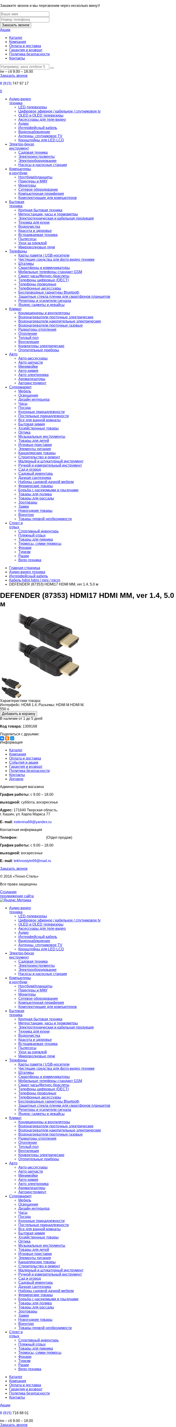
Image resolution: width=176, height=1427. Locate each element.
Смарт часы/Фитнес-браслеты (43, 276)
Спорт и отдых (16, 525)
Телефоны (18, 251)
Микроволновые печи (36, 247)
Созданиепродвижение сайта (17, 894)
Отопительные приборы (38, 350)
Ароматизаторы (31, 379)
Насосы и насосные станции (42, 165)
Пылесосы (27, 239)
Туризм (24, 552)
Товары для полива (35, 494)
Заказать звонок (15, 25)
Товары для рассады (36, 498)
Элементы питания (34, 449)
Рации (23, 556)
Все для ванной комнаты (39, 420)
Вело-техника (29, 560)
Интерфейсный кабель (37, 128)
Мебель (24, 391)
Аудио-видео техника (20, 101)
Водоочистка (29, 226)
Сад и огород (29, 469)
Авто (13, 354)
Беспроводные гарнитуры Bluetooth (48, 292)
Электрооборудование (37, 161)
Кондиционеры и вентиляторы (44, 313)
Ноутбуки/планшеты (35, 177)
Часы (23, 404)
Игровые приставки (35, 445)
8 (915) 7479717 (31, 837)
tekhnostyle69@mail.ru (32, 861)
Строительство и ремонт (39, 457)
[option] (88, 645)
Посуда (24, 408)
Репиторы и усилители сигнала (44, 301)
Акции (5, 30)
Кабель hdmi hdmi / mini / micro (34, 580)
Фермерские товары (35, 486)
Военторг (26, 515)
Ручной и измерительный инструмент (50, 465)
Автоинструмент (32, 383)
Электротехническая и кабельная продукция (56, 218)
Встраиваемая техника (38, 235)
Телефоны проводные (37, 284)
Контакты (17, 58)
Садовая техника (33, 152)
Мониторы (27, 185)
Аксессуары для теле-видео (42, 119)
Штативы (26, 264)
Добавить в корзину (18, 714)
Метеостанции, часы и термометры (48, 214)
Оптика (24, 432)
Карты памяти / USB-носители (43, 255)
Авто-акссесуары (33, 358)
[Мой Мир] (12, 738)
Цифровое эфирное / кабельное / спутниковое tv (59, 111)
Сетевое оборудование (38, 189)
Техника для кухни (34, 222)
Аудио (23, 124)
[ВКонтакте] (2, 738)
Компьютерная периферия (41, 194)
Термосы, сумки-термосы (39, 544)
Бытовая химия (31, 424)
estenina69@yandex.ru (33, 822)
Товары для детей (33, 441)
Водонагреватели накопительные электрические (59, 321)
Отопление (27, 334)
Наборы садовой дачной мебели (46, 482)
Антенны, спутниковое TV (40, 136)
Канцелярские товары (37, 453)
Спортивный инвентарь (38, 531)
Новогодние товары (35, 511)
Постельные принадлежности (43, 416)
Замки (23, 506)
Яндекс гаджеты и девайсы (41, 305)
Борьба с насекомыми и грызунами (48, 490)
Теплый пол (28, 338)
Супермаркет (20, 387)
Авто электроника (33, 375)
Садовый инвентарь (35, 474)
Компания (17, 42)
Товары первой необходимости (45, 519)
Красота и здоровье (35, 231)
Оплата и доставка (25, 46)
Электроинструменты (36, 157)
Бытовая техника (16, 204)
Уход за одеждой (32, 243)
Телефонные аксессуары (39, 288)
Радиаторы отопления (37, 329)
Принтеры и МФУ (32, 181)
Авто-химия (28, 371)
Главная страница (24, 568)
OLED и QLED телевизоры (40, 115)
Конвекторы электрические (41, 346)
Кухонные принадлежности (41, 412)
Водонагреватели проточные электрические (56, 317)
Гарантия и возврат (25, 50)
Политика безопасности (29, 54)
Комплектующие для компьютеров (47, 198)
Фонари (24, 548)
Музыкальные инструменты (41, 436)
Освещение (28, 395)
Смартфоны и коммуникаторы (44, 268)
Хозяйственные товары (38, 428)
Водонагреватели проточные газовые (50, 325)
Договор (16, 779)
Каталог (15, 38)
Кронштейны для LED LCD (41, 140)
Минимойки (28, 366)
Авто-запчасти (30, 362)
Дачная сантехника (34, 478)
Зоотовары (27, 502)
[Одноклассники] (7, 738)
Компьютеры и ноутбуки (20, 171)
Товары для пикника (35, 539)
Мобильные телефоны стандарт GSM (50, 272)
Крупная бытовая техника (40, 210)
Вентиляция (28, 342)
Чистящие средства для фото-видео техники (56, 259)
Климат (15, 309)
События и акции (23, 762)
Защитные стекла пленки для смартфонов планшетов (64, 296)
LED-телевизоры (32, 107)
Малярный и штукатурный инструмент (50, 461)
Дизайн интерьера (34, 399)
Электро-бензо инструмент (21, 146)
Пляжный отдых (32, 535)
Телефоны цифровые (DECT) (43, 280)
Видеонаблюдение (34, 132)
